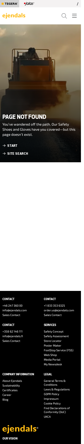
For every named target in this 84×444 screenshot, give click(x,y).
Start (12, 145)
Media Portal (52, 359)
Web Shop (50, 355)
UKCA (47, 416)
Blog (5, 399)
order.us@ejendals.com (59, 310)
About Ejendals (12, 380)
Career (6, 395)
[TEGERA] (9, 3)
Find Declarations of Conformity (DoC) (57, 410)
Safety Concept (53, 331)
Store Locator (53, 340)
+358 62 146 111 (12, 331)
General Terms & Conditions (55, 382)
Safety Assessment (56, 336)
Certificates (10, 390)
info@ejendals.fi (12, 336)
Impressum (51, 398)
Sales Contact (11, 315)
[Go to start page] (13, 15)
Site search (17, 153)
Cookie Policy (52, 403)
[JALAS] (29, 3)
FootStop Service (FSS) (58, 350)
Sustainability (11, 385)
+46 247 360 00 (12, 305)
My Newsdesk (53, 364)
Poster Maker (52, 345)
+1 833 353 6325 (54, 305)
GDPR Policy (51, 394)
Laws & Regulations (57, 389)
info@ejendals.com (14, 310)
